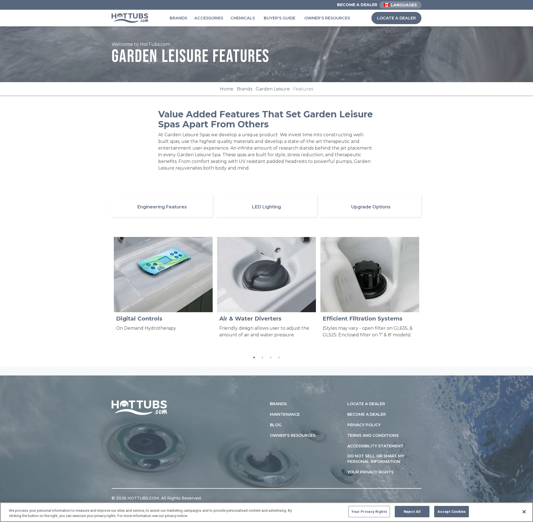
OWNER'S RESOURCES (292, 435)
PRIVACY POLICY (364, 424)
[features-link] (162, 205)
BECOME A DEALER (366, 414)
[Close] (524, 512)
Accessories (208, 18)
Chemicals (242, 18)
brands (244, 89)
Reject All (412, 512)
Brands (178, 18)
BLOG (275, 424)
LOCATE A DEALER (396, 18)
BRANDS (278, 403)
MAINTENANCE (285, 414)
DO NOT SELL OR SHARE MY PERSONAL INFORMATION (375, 458)
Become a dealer (357, 4)
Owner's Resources (327, 18)
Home (226, 89)
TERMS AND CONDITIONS (373, 435)
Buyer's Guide (279, 18)
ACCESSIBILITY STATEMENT (375, 445)
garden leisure (273, 89)
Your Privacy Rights (370, 472)
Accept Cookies (452, 512)
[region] (266, 512)
